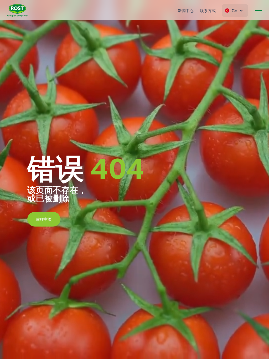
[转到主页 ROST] (17, 10)
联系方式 (208, 10)
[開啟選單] (258, 10)
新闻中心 (186, 10)
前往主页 (44, 219)
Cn (234, 10)
